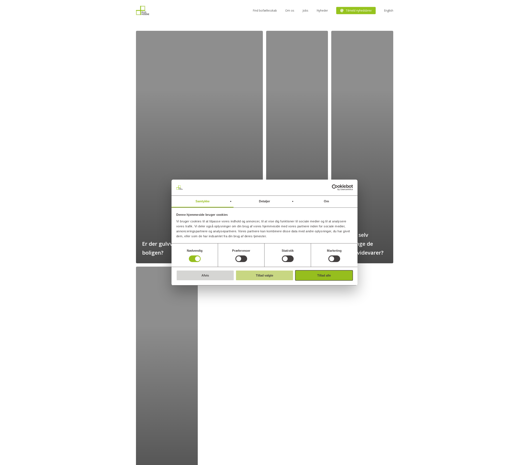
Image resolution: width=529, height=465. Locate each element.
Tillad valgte (264, 275)
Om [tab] (326, 201)
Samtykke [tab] (202, 201)
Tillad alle (324, 275)
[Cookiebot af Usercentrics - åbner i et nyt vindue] (335, 187)
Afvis (205, 275)
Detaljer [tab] (264, 201)
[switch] (241, 258)
